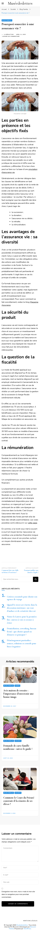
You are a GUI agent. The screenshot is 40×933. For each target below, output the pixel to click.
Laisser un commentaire (11, 36)
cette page (32, 523)
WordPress (27, 929)
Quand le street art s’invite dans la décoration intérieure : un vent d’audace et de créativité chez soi (22, 608)
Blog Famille (7, 20)
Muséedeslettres (20, 3)
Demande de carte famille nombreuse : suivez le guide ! (17, 747)
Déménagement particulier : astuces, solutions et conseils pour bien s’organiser (21, 643)
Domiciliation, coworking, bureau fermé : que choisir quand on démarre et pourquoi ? (21, 631)
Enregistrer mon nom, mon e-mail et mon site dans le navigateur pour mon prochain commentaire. (18, 894)
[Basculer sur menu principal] (3, 3)
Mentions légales (30, 921)
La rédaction (9, 34)
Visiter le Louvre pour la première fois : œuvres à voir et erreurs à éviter (22, 619)
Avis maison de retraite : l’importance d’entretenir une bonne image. (18, 693)
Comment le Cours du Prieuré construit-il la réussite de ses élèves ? (18, 801)
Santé (17, 685)
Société (18, 741)
